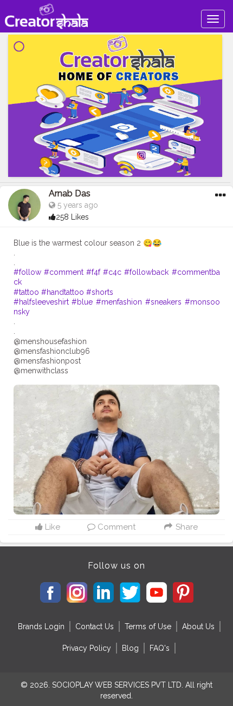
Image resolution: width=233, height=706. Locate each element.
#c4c (112, 272)
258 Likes (72, 217)
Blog (130, 648)
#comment (63, 272)
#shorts (99, 292)
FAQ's (160, 648)
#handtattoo (62, 292)
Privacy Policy (86, 648)
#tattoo (26, 292)
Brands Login (41, 626)
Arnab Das (69, 193)
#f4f (93, 272)
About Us (198, 626)
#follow (27, 272)
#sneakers (163, 302)
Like (51, 527)
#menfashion (119, 302)
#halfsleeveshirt (41, 302)
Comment (115, 527)
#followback (146, 272)
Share (185, 527)
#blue (82, 302)
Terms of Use (148, 626)
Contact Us (94, 626)
